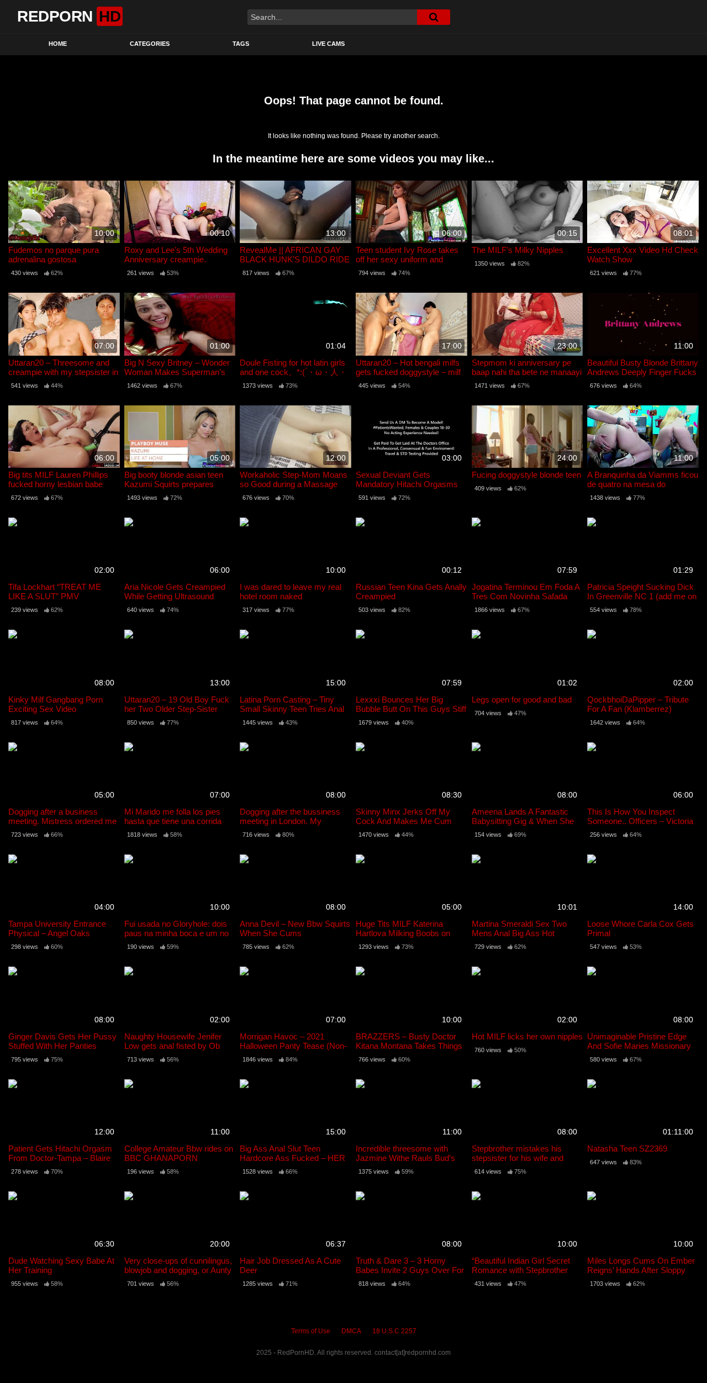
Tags (241, 43)
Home (58, 43)
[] (433, 17)
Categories (150, 43)
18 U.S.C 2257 (394, 1331)
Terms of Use (310, 1331)
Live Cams (328, 43)
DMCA (351, 1331)
